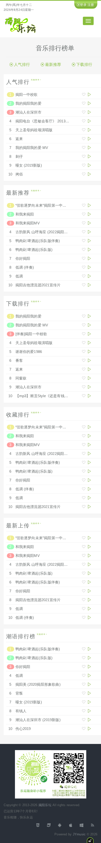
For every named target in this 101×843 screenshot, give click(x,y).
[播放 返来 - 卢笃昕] (89, 138)
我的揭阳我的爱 (28, 103)
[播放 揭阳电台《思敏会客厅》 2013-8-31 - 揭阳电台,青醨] (89, 121)
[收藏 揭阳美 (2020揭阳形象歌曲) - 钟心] (83, 684)
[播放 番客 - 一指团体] (89, 360)
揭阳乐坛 (44, 805)
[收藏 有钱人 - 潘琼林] (83, 710)
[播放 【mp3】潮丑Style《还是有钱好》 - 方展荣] (89, 395)
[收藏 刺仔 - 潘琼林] (83, 156)
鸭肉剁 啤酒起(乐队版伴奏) (37, 241)
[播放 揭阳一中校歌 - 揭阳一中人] (89, 94)
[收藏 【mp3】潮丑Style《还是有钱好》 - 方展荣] (83, 395)
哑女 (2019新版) (28, 165)
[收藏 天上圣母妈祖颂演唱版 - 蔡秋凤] (83, 129)
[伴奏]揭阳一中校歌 (31, 334)
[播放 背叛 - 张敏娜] (89, 693)
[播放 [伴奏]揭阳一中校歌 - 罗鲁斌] (89, 333)
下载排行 (84, 64)
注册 (91, 5)
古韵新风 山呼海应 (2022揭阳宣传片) (46, 232)
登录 (83, 5)
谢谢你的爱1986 (28, 351)
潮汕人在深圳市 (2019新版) (38, 720)
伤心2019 (23, 729)
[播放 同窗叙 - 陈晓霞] (89, 378)
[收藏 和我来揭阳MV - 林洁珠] (83, 223)
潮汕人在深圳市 (28, 112)
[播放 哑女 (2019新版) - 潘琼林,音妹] (89, 165)
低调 (19, 276)
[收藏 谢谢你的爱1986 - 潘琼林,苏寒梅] (83, 351)
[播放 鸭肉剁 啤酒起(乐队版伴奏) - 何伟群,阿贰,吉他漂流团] (89, 240)
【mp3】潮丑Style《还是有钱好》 (43, 396)
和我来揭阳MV (27, 223)
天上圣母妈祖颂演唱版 (34, 130)
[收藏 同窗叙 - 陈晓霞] (83, 378)
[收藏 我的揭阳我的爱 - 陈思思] (83, 103)
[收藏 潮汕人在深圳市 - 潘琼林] (83, 112)
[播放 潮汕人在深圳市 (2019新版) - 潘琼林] (89, 719)
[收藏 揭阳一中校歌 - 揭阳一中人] (83, 94)
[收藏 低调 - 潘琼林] (83, 276)
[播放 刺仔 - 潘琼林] (89, 156)
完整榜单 (35, 80)
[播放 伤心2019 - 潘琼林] (89, 728)
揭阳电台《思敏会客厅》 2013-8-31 (44, 121)
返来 (19, 139)
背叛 (19, 693)
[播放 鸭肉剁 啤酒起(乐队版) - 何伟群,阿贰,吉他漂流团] (89, 249)
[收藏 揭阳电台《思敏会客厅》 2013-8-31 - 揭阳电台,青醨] (83, 121)
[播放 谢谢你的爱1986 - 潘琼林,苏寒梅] (89, 351)
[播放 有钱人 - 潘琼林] (89, 710)
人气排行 (22, 64)
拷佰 (19, 174)
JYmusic (79, 834)
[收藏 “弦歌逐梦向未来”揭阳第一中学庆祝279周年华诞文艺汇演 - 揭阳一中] (83, 205)
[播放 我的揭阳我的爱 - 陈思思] (89, 103)
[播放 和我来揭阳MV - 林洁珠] (89, 223)
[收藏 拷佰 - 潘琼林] (83, 174)
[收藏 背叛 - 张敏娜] (83, 693)
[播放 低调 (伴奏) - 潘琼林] (89, 267)
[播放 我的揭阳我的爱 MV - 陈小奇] (89, 147)
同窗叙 (21, 378)
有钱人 (21, 711)
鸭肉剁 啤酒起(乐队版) (34, 249)
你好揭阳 (22, 258)
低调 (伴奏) (24, 267)
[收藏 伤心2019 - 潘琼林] (83, 728)
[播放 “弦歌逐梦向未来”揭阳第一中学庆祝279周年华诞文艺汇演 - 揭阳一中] (89, 205)
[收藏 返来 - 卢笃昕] (83, 138)
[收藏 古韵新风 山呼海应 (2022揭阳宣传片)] (83, 231)
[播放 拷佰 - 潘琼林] (89, 174)
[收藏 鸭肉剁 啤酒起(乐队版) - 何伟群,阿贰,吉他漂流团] (83, 249)
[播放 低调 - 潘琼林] (89, 276)
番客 (19, 360)
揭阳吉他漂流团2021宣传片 (38, 285)
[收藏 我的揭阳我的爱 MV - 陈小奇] (83, 147)
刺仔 (19, 156)
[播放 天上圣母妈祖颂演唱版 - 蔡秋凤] (89, 129)
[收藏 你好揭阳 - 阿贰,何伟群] (83, 258)
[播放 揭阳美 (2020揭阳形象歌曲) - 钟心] (89, 684)
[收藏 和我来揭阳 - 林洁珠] (83, 214)
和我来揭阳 (24, 214)
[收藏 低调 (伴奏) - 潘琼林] (83, 267)
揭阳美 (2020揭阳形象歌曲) (38, 684)
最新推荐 (53, 64)
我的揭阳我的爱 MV (31, 147)
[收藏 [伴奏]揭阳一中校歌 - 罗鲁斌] (83, 333)
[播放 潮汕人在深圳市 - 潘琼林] (89, 112)
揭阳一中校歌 (26, 94)
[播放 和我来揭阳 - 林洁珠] (89, 214)
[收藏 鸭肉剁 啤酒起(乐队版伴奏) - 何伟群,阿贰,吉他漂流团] (83, 240)
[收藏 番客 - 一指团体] (83, 360)
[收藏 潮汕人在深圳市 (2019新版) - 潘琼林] (83, 719)
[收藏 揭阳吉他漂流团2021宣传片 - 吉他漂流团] (83, 285)
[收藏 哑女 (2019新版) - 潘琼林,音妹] (83, 165)
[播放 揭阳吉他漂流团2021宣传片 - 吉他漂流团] (89, 285)
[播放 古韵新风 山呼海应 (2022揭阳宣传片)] (89, 231)
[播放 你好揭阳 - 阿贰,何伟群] (89, 258)
